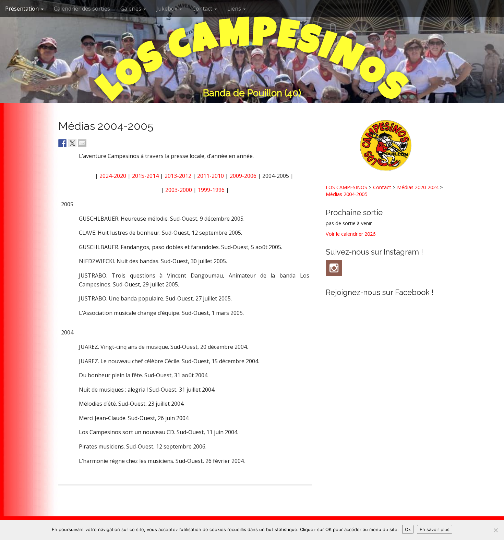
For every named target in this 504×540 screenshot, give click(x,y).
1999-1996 (211, 190)
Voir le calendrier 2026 (350, 234)
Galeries (131, 8)
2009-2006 (243, 176)
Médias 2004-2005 (346, 194)
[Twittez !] (72, 143)
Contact (203, 8)
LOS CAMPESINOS (346, 187)
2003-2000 (178, 190)
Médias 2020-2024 (418, 187)
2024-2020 (112, 176)
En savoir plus (434, 529)
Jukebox (167, 8)
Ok (408, 529)
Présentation (22, 8)
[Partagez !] (62, 143)
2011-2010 (210, 176)
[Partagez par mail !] (82, 143)
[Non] (495, 530)
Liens (234, 8)
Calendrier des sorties (82, 8)
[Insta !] (334, 268)
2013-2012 (178, 176)
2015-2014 (145, 176)
